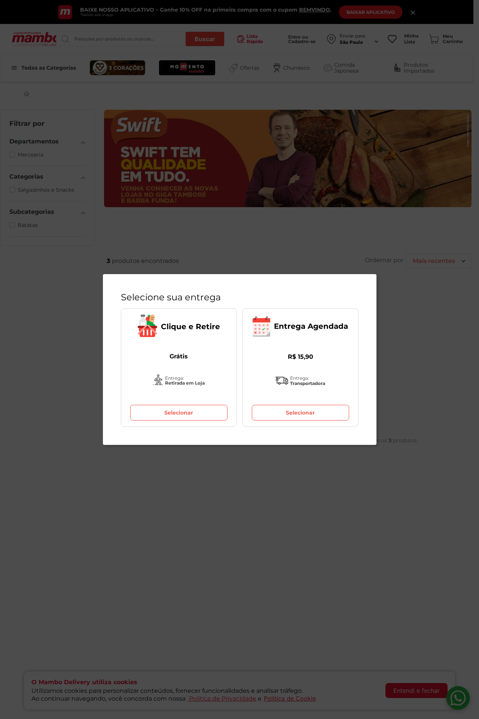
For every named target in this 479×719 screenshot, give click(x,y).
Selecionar (178, 412)
